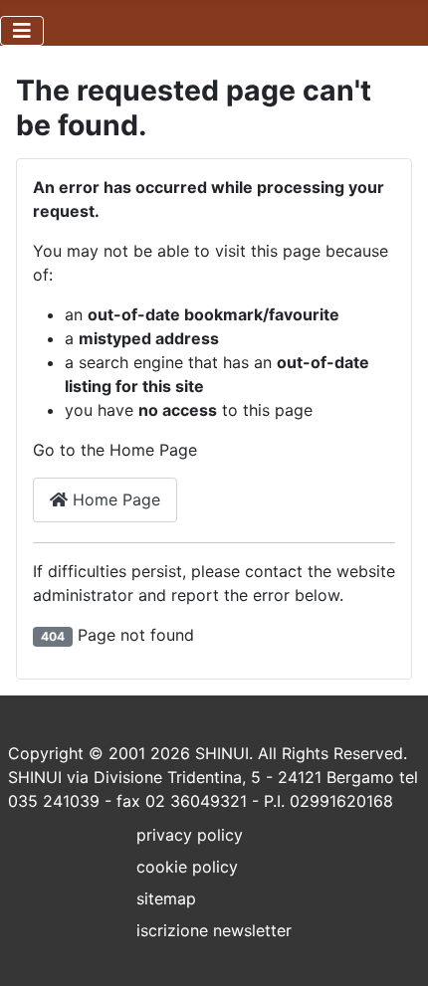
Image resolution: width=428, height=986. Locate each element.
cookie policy (187, 867)
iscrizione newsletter (214, 930)
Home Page (114, 499)
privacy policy (189, 835)
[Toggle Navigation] (22, 31)
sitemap (166, 898)
